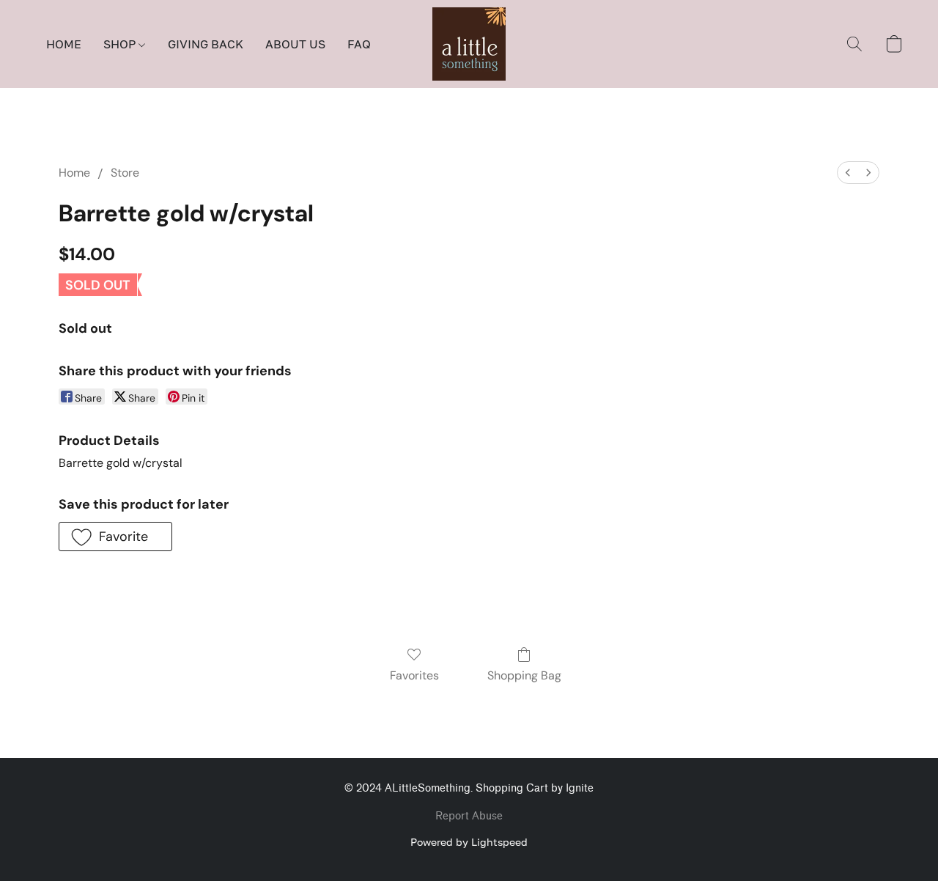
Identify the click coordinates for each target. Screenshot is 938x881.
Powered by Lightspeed (469, 842)
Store (125, 172)
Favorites (414, 675)
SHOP (121, 44)
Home (74, 172)
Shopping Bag (524, 675)
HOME (63, 44)
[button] (469, 44)
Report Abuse (469, 816)
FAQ (359, 44)
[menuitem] (848, 172)
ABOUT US (295, 44)
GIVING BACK (205, 44)
